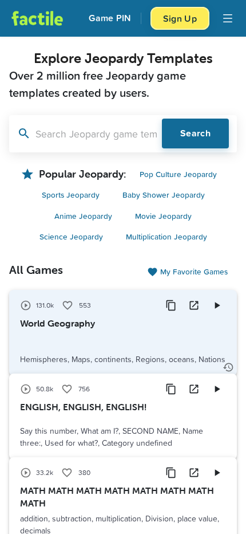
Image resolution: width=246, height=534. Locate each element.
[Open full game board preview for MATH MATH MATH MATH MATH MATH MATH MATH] (194, 473)
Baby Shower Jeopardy (163, 194)
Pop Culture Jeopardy (178, 173)
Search (195, 133)
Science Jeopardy (71, 236)
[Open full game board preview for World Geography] (194, 305)
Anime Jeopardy (83, 215)
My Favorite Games (194, 271)
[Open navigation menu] (228, 18)
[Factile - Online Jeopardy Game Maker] (37, 18)
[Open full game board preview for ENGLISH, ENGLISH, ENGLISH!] (194, 389)
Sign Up (180, 18)
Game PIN (110, 18)
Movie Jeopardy (163, 215)
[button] (123, 333)
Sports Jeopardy (71, 194)
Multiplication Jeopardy (166, 236)
